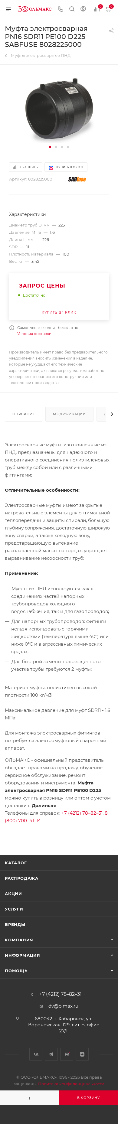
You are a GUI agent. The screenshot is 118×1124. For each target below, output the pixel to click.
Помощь (16, 970)
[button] (50, 147)
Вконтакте (35, 1054)
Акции (13, 893)
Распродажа (21, 878)
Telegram (51, 1054)
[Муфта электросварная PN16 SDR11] (59, 108)
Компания (19, 939)
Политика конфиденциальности (71, 1083)
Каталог (16, 862)
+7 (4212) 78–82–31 (82, 813)
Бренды (15, 924)
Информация (22, 955)
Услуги (14, 909)
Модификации (69, 414)
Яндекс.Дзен (82, 1054)
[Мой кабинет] (83, 9)
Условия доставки (34, 333)
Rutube (66, 1054)
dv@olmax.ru (63, 1006)
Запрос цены (42, 285)
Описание (23, 414)
